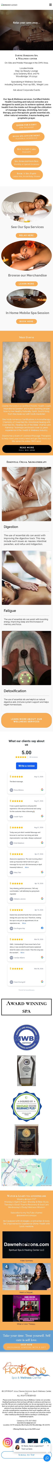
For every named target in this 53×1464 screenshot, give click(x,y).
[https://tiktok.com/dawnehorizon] (33, 1442)
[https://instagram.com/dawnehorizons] (7, 1443)
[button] (50, 5)
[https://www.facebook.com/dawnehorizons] (20, 1443)
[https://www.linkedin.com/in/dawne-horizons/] (45, 1443)
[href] (26, 1172)
